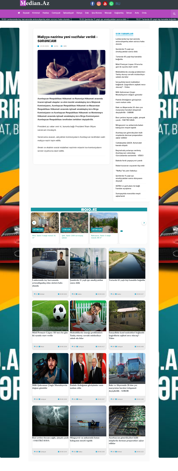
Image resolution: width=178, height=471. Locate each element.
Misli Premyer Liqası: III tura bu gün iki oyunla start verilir (129, 65)
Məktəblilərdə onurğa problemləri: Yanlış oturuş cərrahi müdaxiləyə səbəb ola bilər (130, 74)
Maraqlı (108, 13)
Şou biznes (97, 13)
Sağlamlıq (118, 13)
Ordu (144, 13)
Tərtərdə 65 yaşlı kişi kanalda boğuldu (129, 58)
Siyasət (26, 13)
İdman (129, 13)
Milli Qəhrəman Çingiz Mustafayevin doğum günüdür (129, 93)
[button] (34, 223)
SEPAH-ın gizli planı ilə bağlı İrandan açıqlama (128, 187)
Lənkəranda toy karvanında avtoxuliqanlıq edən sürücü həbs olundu (130, 41)
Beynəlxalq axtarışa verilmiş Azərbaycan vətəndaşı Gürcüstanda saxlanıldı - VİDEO (129, 153)
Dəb (87, 13)
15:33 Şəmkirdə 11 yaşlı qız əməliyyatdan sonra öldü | (68, 19)
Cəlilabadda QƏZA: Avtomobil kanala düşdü (129, 144)
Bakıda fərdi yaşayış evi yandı (129, 160)
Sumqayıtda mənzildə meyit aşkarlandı (128, 194)
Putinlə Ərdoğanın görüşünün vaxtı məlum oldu (128, 101)
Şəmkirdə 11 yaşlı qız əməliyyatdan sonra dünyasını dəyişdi (129, 178)
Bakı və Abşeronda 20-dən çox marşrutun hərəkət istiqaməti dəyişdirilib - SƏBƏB (129, 110)
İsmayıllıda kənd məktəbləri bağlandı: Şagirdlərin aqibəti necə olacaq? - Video (130, 84)
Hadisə (46, 13)
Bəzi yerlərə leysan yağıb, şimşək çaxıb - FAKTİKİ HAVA (130, 118)
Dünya (79, 13)
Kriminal (36, 13)
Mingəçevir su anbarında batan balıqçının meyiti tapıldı (129, 126)
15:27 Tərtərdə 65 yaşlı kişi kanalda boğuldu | (121, 19)
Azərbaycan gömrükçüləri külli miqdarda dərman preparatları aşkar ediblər (129, 135)
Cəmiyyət (56, 13)
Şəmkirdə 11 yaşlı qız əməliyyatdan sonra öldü (127, 50)
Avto (137, 13)
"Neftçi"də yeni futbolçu (126, 171)
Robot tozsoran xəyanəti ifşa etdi (130, 165)
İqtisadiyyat (68, 13)
